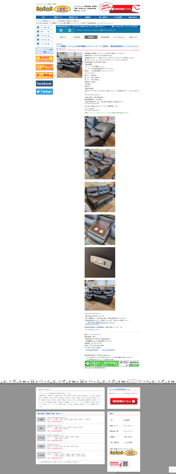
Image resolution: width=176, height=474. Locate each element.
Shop (88, 17)
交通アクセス (133, 37)
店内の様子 (77, 37)
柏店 (40, 23)
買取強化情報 (105, 37)
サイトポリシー (129, 426)
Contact (132, 17)
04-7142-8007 (108, 350)
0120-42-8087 (92, 350)
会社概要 (126, 420)
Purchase (58, 17)
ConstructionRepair (102, 17)
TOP (111, 420)
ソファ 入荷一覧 (89, 108)
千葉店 (44, 27)
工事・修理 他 (114, 442)
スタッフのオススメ (119, 37)
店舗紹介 (113, 437)
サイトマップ (128, 431)
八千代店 (44, 44)
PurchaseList (73, 17)
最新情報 (45, 23)
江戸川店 (44, 36)
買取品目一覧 (114, 431)
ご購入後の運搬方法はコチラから (100, 323)
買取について (114, 426)
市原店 (44, 40)
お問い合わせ (128, 437)
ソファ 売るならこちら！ (92, 329)
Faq (117, 17)
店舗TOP (63, 37)
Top (43, 17)
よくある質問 (128, 442)
